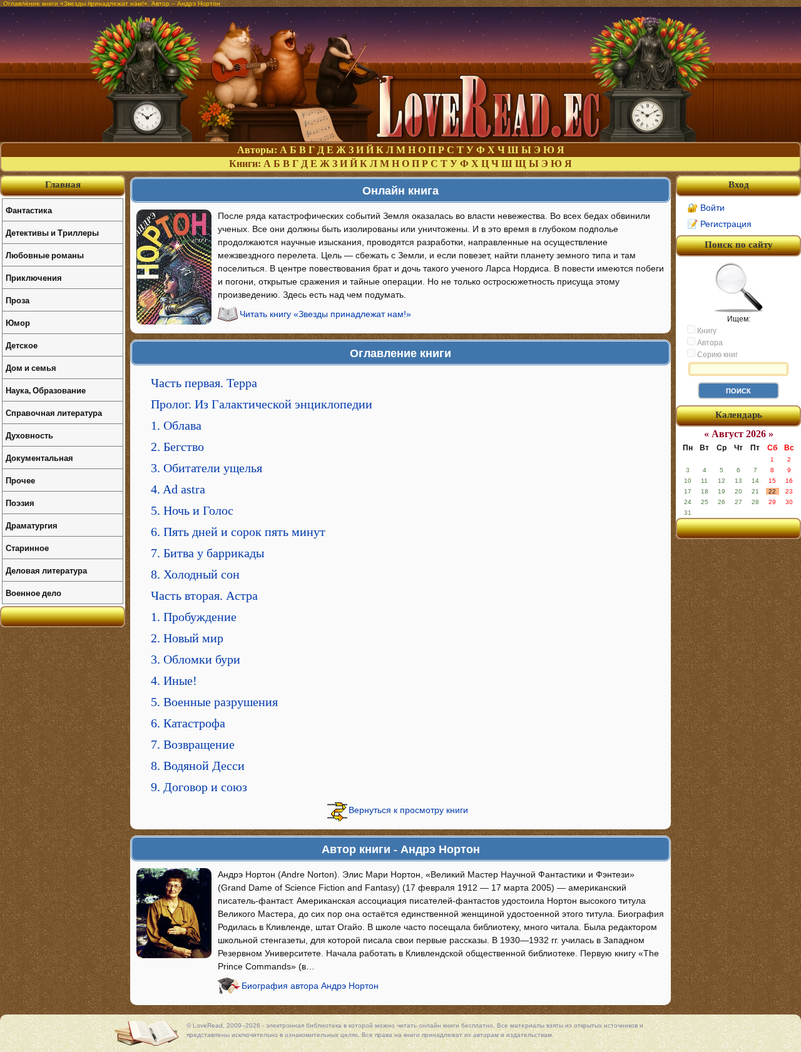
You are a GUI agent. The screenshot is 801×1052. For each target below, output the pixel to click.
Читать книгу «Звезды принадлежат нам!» (325, 314)
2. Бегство (177, 446)
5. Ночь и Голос (192, 510)
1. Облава (176, 425)
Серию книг (716, 354)
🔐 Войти (706, 208)
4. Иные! (174, 680)
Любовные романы (45, 255)
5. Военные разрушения (214, 702)
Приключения (34, 277)
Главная (63, 185)
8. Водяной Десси (198, 765)
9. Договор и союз (199, 787)
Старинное (27, 548)
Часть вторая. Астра (204, 595)
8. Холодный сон (195, 574)
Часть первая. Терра (204, 383)
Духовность (29, 435)
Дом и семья (31, 367)
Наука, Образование (46, 390)
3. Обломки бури (195, 659)
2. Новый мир (187, 638)
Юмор (18, 322)
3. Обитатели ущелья (206, 468)
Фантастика (29, 210)
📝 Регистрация (719, 224)
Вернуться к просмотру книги (408, 810)
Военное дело (33, 593)
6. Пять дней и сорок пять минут (238, 532)
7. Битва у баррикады (207, 553)
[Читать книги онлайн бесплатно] (400, 138)
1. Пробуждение (194, 617)
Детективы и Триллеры (52, 232)
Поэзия (20, 502)
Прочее (20, 480)
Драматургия (32, 525)
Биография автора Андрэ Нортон (310, 986)
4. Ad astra (178, 489)
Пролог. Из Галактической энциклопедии (261, 404)
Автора (709, 342)
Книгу (706, 330)
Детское (22, 345)
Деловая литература (46, 570)
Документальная (39, 457)
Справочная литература (54, 412)
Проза (17, 300)
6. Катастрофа (188, 723)
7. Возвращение (193, 744)
